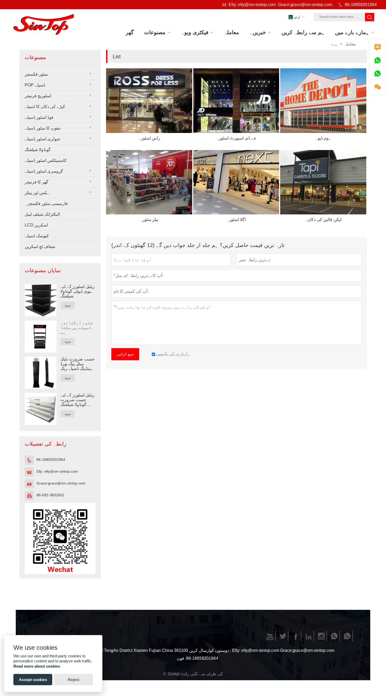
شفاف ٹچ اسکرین (40, 246)
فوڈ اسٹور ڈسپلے (39, 117)
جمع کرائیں (125, 354)
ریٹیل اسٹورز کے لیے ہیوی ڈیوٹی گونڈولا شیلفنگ (77, 291)
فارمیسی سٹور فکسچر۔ (46, 203)
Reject (73, 679)
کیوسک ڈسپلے (37, 236)
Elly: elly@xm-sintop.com (252, 4)
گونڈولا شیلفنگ (38, 149)
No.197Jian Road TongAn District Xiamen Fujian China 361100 (129, 650)
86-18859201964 (361, 4)
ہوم (335, 44)
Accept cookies (33, 679)
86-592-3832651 (50, 495)
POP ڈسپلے (35, 85)
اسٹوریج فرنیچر (38, 96)
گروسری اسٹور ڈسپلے (44, 171)
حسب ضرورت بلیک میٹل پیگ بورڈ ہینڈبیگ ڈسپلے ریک (77, 364)
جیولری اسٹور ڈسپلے (42, 139)
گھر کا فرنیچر (36, 182)
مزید (67, 305)
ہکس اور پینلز (37, 192)
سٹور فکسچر (36, 74)
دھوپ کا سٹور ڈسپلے (43, 128)
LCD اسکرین (36, 225)
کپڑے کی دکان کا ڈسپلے (45, 106)
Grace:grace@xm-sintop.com (305, 4)
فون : (181, 658)
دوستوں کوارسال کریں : (210, 650)
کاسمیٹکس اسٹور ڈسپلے (46, 160)
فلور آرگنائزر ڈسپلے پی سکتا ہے (76, 327)
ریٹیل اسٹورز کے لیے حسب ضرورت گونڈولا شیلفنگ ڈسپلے (77, 400)
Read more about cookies (36, 666)
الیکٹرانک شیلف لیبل (42, 214)
